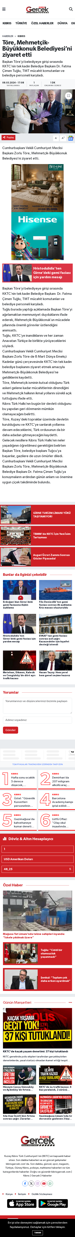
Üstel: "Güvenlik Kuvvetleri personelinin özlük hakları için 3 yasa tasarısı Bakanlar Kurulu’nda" (24, 802)
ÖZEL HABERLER (42, 23)
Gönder (10, 730)
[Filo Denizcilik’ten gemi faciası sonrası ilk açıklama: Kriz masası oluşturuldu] (55, 589)
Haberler (7, 36)
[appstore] (22, 1204)
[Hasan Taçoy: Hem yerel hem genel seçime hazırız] (55, 660)
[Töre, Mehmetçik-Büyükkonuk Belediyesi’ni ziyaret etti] (37, 111)
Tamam (37, 1233)
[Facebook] (25, 1183)
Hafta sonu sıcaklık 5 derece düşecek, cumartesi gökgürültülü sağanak (23, 781)
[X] (31, 1183)
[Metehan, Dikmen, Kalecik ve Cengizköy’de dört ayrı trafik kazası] (19, 660)
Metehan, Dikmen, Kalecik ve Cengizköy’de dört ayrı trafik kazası (19, 675)
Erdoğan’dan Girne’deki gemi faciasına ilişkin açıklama (18, 605)
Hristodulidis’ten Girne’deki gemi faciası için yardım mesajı (19, 639)
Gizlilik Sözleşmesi (42, 1194)
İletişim (22, 1194)
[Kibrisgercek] (37, 9)
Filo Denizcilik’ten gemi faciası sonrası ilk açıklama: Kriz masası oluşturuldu (55, 605)
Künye (9, 1194)
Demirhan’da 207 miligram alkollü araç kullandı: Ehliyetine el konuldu (60, 781)
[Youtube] (44, 1183)
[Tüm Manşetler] (70, 1002)
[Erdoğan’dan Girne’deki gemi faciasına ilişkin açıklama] (19, 589)
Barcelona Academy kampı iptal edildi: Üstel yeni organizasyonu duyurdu (62, 802)
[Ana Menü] (4, 9)
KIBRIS (7, 23)
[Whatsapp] (50, 1183)
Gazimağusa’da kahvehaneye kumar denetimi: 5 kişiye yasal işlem (24, 823)
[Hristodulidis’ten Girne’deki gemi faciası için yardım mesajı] (19, 623)
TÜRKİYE (21, 23)
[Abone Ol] (71, 138)
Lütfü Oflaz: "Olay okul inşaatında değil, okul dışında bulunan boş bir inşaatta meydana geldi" (62, 823)
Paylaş (10, 137)
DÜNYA (62, 23)
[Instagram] (37, 1183)
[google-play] (53, 1204)
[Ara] (71, 9)
